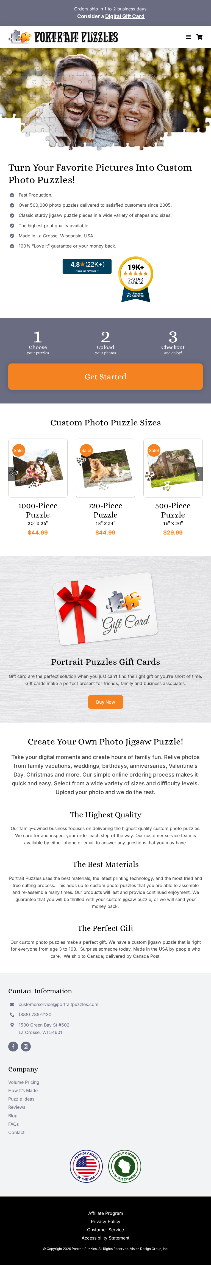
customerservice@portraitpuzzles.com (58, 1004)
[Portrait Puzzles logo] (63, 31)
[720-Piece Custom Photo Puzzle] (105, 441)
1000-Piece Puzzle (38, 510)
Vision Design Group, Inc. (149, 1249)
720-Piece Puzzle (105, 510)
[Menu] (188, 37)
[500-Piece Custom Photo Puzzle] (173, 441)
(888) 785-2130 (35, 1014)
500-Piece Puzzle (173, 510)
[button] (12, 474)
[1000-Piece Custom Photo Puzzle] (38, 441)
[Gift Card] (105, 572)
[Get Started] (105, 376)
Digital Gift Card (125, 16)
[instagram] (26, 1046)
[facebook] (13, 1046)
